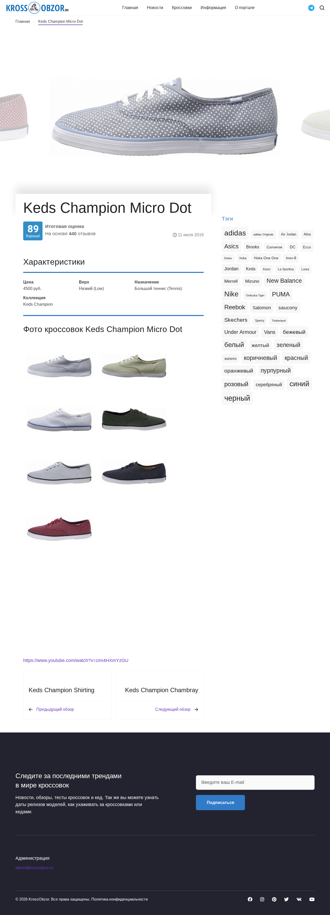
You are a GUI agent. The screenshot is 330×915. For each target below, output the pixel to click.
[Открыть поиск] (322, 7)
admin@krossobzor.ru (34, 868)
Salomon (262, 307)
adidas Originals (263, 234)
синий (299, 384)
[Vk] (299, 899)
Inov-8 (291, 258)
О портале (245, 8)
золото (230, 359)
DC (292, 247)
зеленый (288, 345)
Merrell (231, 281)
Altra (307, 234)
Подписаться (220, 802)
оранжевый (238, 371)
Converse (274, 247)
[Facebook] (250, 899)
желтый (260, 345)
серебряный (269, 384)
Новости (155, 8)
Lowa (305, 269)
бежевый (294, 332)
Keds (250, 269)
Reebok (234, 307)
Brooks (252, 246)
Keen (266, 269)
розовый (236, 384)
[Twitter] (286, 899)
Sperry (259, 320)
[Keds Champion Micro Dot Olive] (134, 366)
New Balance (284, 280)
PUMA (281, 294)
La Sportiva (286, 269)
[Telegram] (311, 7)
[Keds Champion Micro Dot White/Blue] (59, 419)
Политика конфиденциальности (119, 899)
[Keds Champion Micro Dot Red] (59, 528)
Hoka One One (266, 258)
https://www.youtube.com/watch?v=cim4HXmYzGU (75, 660)
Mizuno (252, 281)
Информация (213, 8)
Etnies (228, 258)
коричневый (260, 357)
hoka (243, 258)
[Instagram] (262, 899)
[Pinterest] (274, 899)
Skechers (236, 320)
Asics (231, 246)
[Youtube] (312, 899)
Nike (231, 294)
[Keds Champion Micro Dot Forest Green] (134, 419)
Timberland (279, 320)
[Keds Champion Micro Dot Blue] (59, 366)
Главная (130, 8)
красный (296, 357)
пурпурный (276, 370)
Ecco (307, 247)
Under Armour (240, 332)
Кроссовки (182, 8)
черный (237, 398)
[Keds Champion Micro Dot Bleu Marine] (134, 472)
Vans (269, 332)
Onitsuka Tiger (255, 295)
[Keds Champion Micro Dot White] (59, 472)
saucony (288, 307)
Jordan (231, 268)
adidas (235, 233)
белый (234, 344)
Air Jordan (288, 234)
